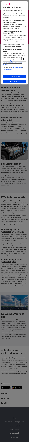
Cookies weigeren (14, 81)
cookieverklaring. (7, 69)
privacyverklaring (17, 67)
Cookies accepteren (14, 76)
